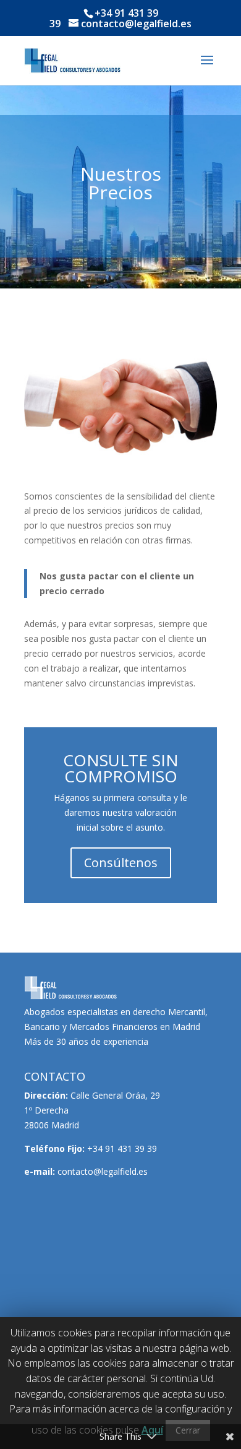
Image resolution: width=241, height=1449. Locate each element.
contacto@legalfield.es (102, 1171)
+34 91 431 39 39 (122, 1148)
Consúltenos (121, 862)
